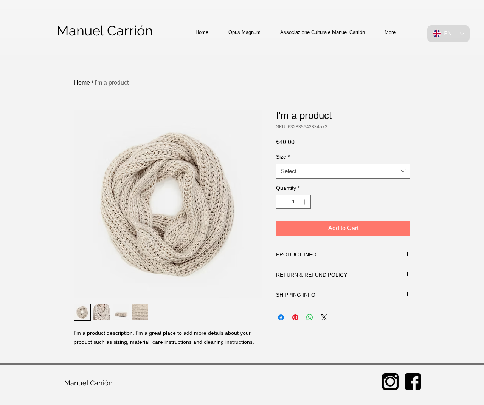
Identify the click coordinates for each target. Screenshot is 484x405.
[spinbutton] (293, 201)
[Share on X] (324, 317)
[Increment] (305, 201)
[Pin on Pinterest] (295, 317)
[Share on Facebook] (280, 317)
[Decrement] (282, 201)
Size (283, 157)
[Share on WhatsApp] (309, 317)
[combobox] (343, 171)
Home (82, 82)
